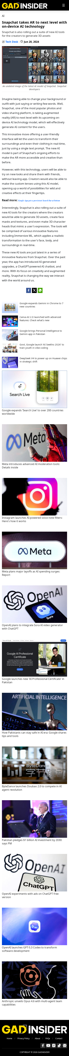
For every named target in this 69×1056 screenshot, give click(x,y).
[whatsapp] (40, 290)
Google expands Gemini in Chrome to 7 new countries (41, 305)
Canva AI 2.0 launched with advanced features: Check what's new (40, 318)
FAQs (47, 1038)
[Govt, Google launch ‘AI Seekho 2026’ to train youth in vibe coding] (10, 353)
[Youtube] (48, 1045)
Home (9, 1038)
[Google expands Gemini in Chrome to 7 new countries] (10, 312)
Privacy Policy (23, 1038)
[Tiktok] (59, 1045)
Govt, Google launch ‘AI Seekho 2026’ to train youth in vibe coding (42, 346)
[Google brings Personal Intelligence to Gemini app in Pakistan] (10, 339)
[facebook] (28, 290)
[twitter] (34, 290)
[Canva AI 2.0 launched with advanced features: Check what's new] (10, 326)
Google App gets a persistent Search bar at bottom (39, 200)
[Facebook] (42, 1045)
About (37, 1038)
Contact (58, 1038)
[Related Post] (34, 407)
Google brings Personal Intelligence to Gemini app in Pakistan (41, 332)
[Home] (24, 5)
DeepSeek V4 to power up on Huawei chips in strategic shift (43, 360)
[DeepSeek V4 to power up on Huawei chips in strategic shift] (10, 367)
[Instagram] (53, 1045)
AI (3, 16)
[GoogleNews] (64, 1045)
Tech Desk (11, 42)
